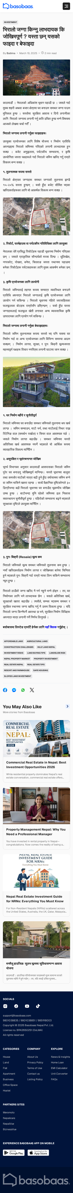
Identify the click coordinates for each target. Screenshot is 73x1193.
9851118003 (45, 1020)
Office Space (10, 1085)
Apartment (9, 1073)
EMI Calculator (59, 1068)
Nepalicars (9, 1118)
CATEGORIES (11, 1049)
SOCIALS (8, 999)
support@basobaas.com (17, 1015)
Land (6, 1062)
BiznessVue (9, 1129)
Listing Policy (35, 1079)
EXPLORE (57, 1049)
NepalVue (8, 1123)
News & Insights (60, 1056)
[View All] (67, 707)
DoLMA (37, 1030)
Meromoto (8, 1112)
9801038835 (10, 1020)
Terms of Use (34, 1068)
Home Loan (57, 1062)
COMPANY (33, 1049)
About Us (32, 1056)
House (6, 1056)
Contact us (33, 1073)
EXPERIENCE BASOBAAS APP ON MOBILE (28, 1143)
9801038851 (28, 1020)
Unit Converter (59, 1073)
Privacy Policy (35, 1062)
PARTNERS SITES (14, 1104)
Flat (5, 1068)
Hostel (6, 1090)
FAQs (54, 1079)
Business (8, 1079)
